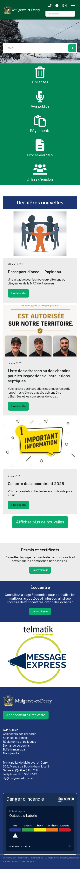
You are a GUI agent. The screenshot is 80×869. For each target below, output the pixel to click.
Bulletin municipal (14, 749)
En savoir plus (40, 570)
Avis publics (10, 730)
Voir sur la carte (19, 846)
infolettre (23, 861)
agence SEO (23, 858)
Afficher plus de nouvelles (40, 522)
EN (64, 5)
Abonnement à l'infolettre (25, 715)
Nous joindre (11, 753)
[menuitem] (64, 5)
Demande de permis (16, 745)
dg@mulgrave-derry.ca (18, 778)
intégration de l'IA (38, 858)
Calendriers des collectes (19, 734)
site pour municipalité (58, 858)
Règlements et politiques (19, 741)
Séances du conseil (15, 738)
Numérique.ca (10, 858)
